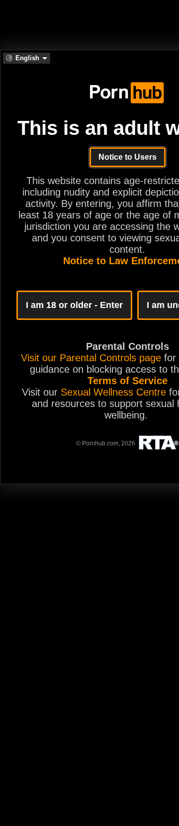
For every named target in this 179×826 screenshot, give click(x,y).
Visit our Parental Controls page (91, 357)
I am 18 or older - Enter (74, 305)
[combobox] (26, 58)
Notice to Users (127, 157)
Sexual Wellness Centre (113, 392)
